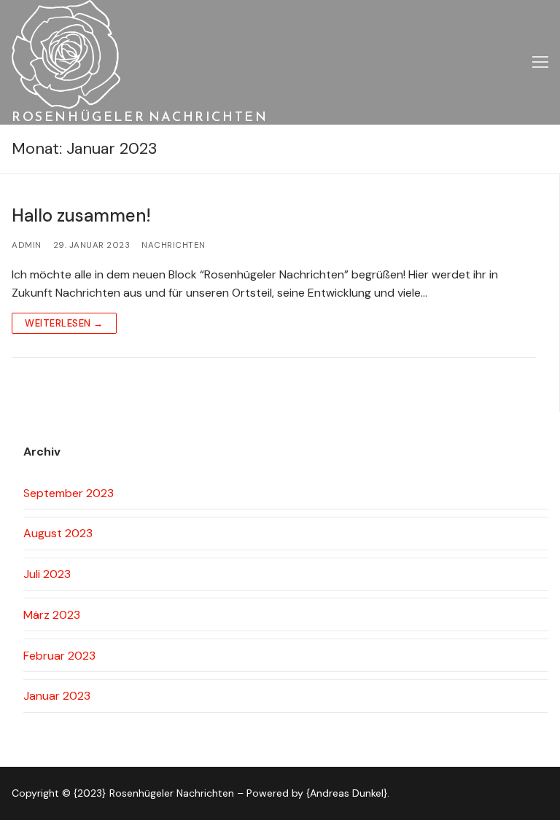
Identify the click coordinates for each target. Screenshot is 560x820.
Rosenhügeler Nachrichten (140, 117)
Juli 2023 (47, 574)
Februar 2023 (59, 655)
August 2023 (58, 533)
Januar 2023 (56, 695)
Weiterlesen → (64, 323)
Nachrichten (173, 245)
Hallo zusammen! (81, 215)
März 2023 (51, 614)
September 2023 (68, 493)
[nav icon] (540, 62)
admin (27, 245)
